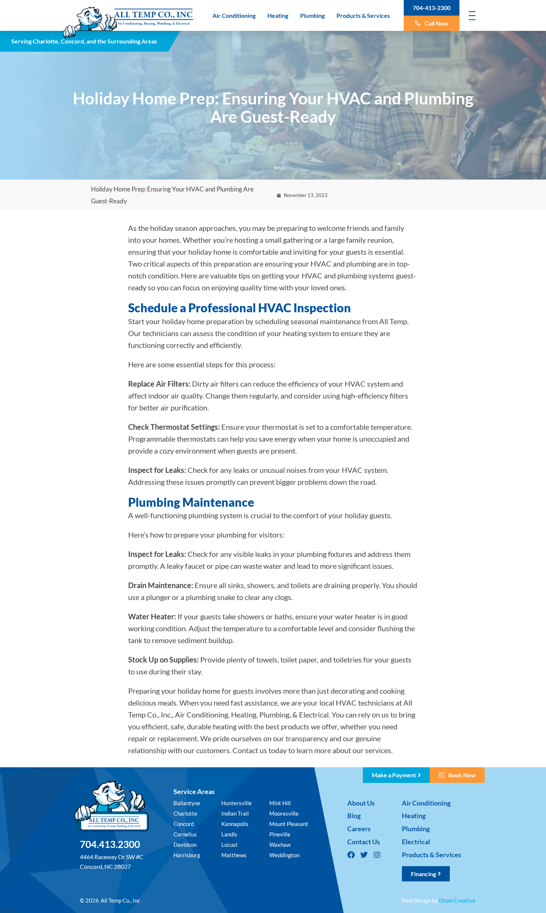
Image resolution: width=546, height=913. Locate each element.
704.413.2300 (110, 844)
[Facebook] (351, 855)
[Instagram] (377, 855)
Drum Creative (457, 900)
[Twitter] (364, 855)
